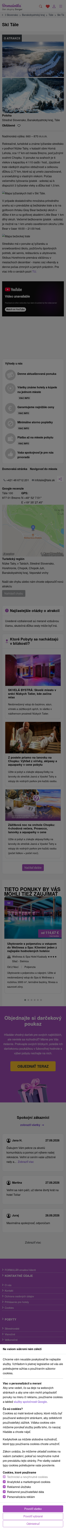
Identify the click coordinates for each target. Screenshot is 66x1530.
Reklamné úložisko (19, 1487)
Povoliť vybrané (33, 1516)
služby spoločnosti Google (30, 1402)
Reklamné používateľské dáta (25, 1492)
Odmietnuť (33, 1524)
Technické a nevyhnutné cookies (27, 1477)
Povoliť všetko (33, 1509)
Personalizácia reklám (21, 1497)
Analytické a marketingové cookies (28, 1482)
